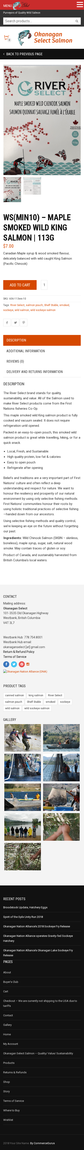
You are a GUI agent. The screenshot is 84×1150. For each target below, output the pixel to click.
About (7, 972)
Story (6, 1091)
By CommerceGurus (42, 1143)
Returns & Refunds (14, 1072)
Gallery (7, 1024)
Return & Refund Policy (18, 652)
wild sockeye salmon (43, 310)
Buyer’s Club (10, 981)
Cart (5, 991)
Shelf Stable (51, 305)
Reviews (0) (15, 361)
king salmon (36, 695)
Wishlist (8, 1119)
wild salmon (22, 310)
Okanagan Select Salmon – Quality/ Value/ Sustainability (38, 1053)
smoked (64, 305)
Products (8, 1062)
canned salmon (14, 695)
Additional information (25, 351)
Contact (8, 1015)
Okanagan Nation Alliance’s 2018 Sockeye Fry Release (36, 926)
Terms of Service (14, 656)
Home (7, 1034)
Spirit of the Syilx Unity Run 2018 (23, 916)
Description (16, 340)
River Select (17, 305)
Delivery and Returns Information (34, 372)
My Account (10, 1043)
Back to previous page (23, 54)
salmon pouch (34, 305)
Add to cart (20, 285)
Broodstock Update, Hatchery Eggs (25, 907)
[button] (75, 70)
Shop (6, 1081)
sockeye (8, 310)
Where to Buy (11, 1110)
